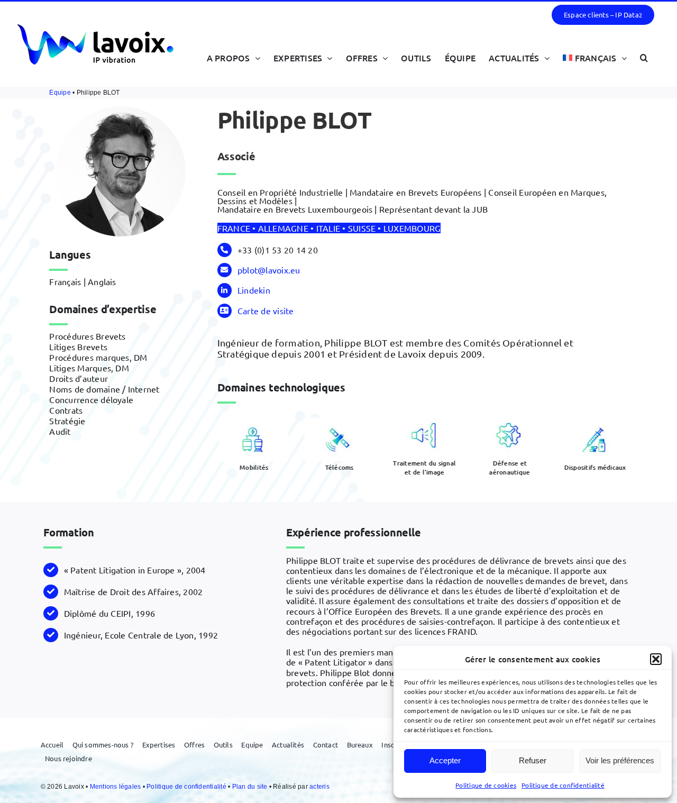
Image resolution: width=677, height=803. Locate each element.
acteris (319, 786)
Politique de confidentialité (563, 785)
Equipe (59, 92)
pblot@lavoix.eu (268, 269)
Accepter (445, 760)
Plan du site (250, 786)
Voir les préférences (619, 760)
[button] (656, 659)
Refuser (532, 760)
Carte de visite (265, 310)
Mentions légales (116, 786)
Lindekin (253, 290)
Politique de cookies (485, 785)
